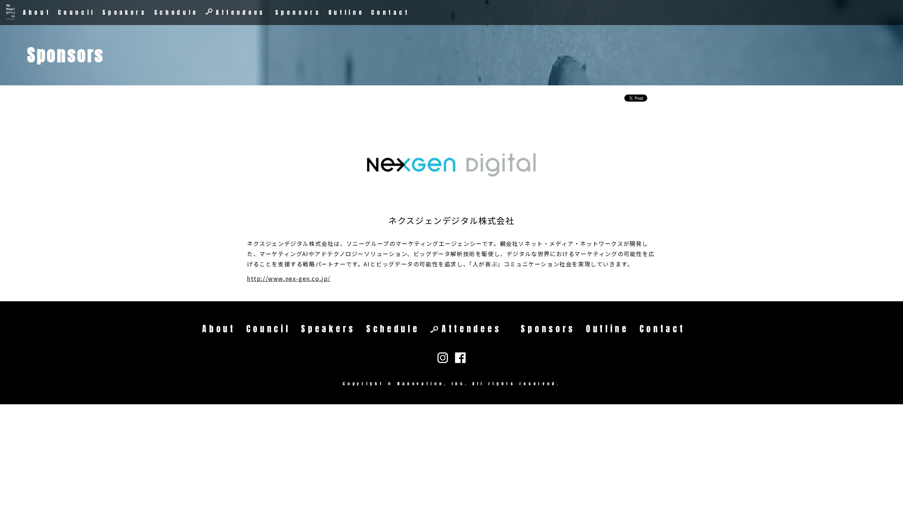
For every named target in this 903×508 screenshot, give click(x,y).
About (37, 12)
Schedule (176, 12)
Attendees (240, 12)
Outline (346, 12)
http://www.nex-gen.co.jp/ (289, 278)
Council (76, 12)
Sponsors (298, 12)
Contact (390, 12)
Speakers (124, 12)
